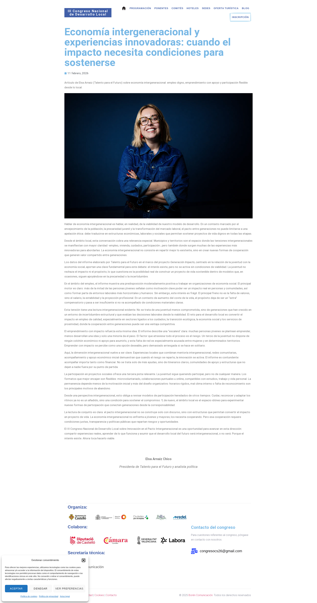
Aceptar (16, 588)
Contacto (111, 595)
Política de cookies (28, 596)
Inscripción (240, 17)
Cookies (99, 595)
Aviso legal (65, 596)
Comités (177, 8)
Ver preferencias (69, 588)
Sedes (206, 8)
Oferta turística (226, 8)
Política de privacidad (48, 596)
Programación (140, 8)
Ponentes (161, 8)
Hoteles (193, 8)
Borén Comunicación (201, 595)
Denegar (40, 588)
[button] (83, 560)
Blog (245, 8)
